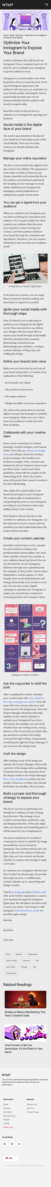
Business (19, 35)
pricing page (19, 892)
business (19, 954)
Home (6, 35)
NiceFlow (30, 1108)
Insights (6, 1120)
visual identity (11, 973)
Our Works (7, 1112)
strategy (24, 967)
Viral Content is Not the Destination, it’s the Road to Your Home (24, 1049)
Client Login (8, 1127)
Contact (6, 1123)
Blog (12, 35)
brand (8, 954)
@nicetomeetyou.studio (27, 910)
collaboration (33, 954)
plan (37, 961)
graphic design (11, 961)
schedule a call (38, 892)
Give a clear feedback (14, 779)
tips (34, 967)
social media (10, 967)
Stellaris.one (32, 1104)
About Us (7, 1108)
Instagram (26, 961)
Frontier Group (33, 1112)
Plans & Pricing (9, 1116)
